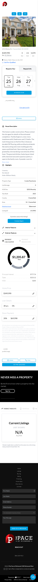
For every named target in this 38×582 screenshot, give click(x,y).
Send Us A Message (19, 528)
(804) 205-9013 (19, 555)
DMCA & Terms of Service (20, 579)
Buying (19, 473)
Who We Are (19, 484)
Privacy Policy (8, 579)
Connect (19, 486)
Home (19, 468)
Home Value (19, 481)
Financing (19, 479)
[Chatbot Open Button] (33, 577)
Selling (19, 476)
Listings (19, 471)
